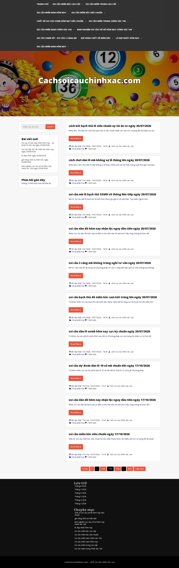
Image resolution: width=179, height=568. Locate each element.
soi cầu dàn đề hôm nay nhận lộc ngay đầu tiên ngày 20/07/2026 (112, 228)
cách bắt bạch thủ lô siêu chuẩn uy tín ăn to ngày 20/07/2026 (110, 126)
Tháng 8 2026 (80, 486)
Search (50, 126)
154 (103, 468)
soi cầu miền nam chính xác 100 (54, 29)
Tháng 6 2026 (80, 493)
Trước (85, 468)
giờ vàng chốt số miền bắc (95, 38)
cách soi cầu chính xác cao (122, 146)
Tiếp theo (139, 468)
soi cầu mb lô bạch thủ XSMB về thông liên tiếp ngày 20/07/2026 (112, 194)
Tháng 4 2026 (80, 500)
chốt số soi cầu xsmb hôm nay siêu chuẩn (60, 21)
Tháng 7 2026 (80, 489)
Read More (76, 138)
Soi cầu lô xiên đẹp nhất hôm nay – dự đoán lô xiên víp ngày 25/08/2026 (37, 144)
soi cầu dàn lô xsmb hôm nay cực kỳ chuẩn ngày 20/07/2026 (109, 331)
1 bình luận (91, 149)
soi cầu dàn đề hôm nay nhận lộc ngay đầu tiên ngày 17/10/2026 (112, 400)
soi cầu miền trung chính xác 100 (107, 21)
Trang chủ (42, 4)
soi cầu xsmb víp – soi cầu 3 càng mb (57, 38)
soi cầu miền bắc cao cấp (66, 4)
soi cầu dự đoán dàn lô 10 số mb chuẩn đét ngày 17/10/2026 (109, 365)
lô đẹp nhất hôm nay (127, 38)
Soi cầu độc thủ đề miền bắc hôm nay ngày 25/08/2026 (37, 150)
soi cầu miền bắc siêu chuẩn (86, 12)
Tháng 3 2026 (80, 504)
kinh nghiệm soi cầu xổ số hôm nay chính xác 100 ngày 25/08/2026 (36, 167)
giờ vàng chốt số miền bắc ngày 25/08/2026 (34, 161)
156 (117, 468)
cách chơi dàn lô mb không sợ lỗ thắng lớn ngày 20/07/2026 (109, 160)
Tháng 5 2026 (80, 496)
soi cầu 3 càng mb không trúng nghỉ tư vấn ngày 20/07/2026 (110, 263)
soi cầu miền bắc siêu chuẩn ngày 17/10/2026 (99, 434)
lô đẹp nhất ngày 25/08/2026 (33, 156)
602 (130, 468)
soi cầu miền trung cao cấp (101, 4)
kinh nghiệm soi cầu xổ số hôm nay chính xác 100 (104, 29)
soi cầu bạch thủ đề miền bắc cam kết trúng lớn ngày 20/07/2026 (113, 297)
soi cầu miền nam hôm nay (51, 12)
